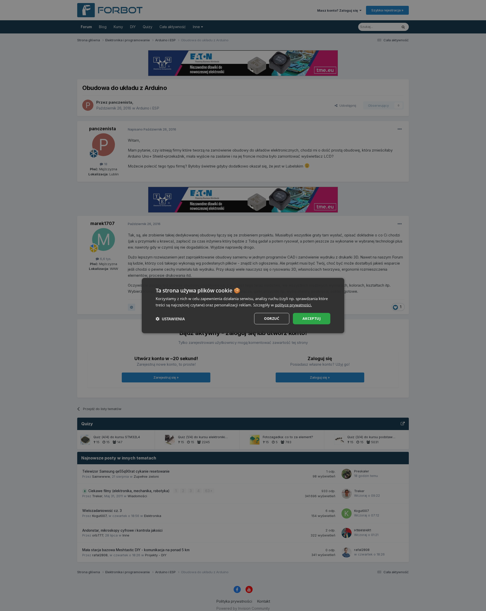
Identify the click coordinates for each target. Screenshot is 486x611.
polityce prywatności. (293, 304)
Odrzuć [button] (271, 318)
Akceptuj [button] (311, 318)
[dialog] (243, 305)
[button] (170, 318)
